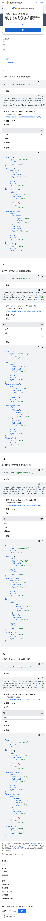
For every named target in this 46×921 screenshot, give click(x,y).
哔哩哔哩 (5, 875)
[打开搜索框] (37, 2)
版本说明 (5, 888)
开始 (23, 30)
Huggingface (11, 63)
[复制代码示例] (42, 81)
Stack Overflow (7, 891)
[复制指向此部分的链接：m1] (7, 459)
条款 (3, 906)
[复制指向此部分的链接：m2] (7, 654)
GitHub (4, 868)
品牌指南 (5, 895)
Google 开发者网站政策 (16, 848)
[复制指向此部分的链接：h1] (6, 71)
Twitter (4, 872)
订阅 (21, 911)
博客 (3, 865)
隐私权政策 (10, 906)
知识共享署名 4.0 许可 (35, 844)
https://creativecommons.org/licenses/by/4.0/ (23, 117)
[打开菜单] (3, 2)
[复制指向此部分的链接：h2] (6, 265)
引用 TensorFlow (7, 898)
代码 (7, 59)
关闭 (23, 24)
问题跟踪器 (5, 884)
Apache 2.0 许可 (27, 846)
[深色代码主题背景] (39, 81)
